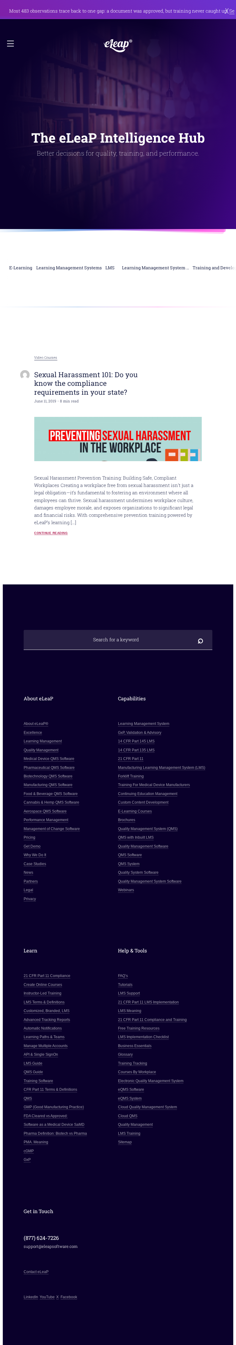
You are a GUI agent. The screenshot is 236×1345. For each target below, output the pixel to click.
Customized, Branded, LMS (46, 1011)
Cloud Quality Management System (147, 1107)
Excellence (33, 732)
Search (200, 640)
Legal (28, 890)
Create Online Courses (43, 985)
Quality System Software (138, 872)
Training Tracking (132, 1063)
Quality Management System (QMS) (148, 829)
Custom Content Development (143, 802)
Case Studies (35, 864)
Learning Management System (143, 724)
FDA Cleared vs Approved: (46, 1116)
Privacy (30, 899)
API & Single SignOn (41, 1054)
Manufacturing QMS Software (48, 785)
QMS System (129, 864)
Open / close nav (11, 44)
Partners (31, 881)
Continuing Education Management (147, 794)
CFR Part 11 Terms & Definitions (50, 1089)
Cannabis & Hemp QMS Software (51, 802)
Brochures (126, 820)
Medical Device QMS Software (49, 759)
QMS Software (130, 855)
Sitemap (125, 1142)
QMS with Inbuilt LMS (136, 837)
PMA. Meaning (36, 1142)
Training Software (38, 1081)
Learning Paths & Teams (44, 1037)
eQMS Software (131, 1089)
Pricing (29, 837)
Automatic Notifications (43, 1028)
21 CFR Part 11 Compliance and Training (152, 1020)
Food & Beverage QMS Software (51, 794)
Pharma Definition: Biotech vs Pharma (55, 1133)
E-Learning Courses (135, 811)
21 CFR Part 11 (131, 759)
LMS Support (129, 993)
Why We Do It (35, 855)
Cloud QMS (127, 1116)
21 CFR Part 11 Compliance (47, 976)
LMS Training (129, 1133)
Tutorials (125, 985)
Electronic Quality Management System (150, 1081)
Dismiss (227, 11)
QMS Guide (33, 1072)
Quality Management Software (143, 846)
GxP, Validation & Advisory (139, 732)
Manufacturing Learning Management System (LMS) (161, 767)
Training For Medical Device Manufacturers (154, 785)
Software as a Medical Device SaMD (54, 1124)
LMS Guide (33, 1063)
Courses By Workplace (137, 1072)
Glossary (125, 1054)
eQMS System (130, 1098)
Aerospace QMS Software (45, 811)
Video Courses (45, 357)
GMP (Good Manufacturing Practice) (54, 1107)
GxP (27, 1159)
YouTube (47, 1297)
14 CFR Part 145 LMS (136, 741)
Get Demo (32, 846)
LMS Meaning (129, 1011)
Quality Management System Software (150, 881)
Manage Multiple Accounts (46, 1046)
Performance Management (46, 820)
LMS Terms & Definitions (44, 1002)
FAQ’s (123, 976)
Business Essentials (134, 1046)
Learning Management (43, 741)
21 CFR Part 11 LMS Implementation (148, 1002)
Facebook (69, 1297)
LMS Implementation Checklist (143, 1037)
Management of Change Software (52, 829)
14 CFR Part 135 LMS (136, 750)
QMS (28, 1098)
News (28, 872)
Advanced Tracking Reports (47, 1020)
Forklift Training (131, 776)
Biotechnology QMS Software (48, 776)
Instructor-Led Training (42, 993)
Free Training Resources (138, 1028)
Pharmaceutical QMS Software (49, 767)
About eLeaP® (36, 724)
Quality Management (41, 750)
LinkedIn (31, 1297)
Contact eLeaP (36, 1272)
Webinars (126, 890)
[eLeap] (118, 45)
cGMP (29, 1151)
